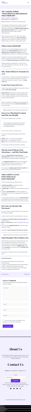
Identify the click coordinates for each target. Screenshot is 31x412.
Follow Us (2, 407)
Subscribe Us (3, 409)
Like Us (2, 406)
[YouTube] (17, 388)
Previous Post (5, 274)
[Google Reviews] (20, 388)
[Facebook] (10, 388)
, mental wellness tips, (17, 57)
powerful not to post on (16, 142)
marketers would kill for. (15, 169)
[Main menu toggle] (28, 2)
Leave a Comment (6, 18)
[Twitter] (14, 388)
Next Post (27, 274)
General (14, 18)
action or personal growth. (8, 97)
